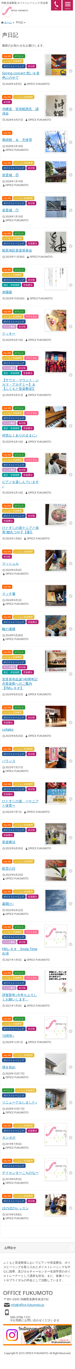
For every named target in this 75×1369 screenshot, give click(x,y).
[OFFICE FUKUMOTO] (25, 7)
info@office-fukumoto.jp (27, 1305)
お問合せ (10, 1248)
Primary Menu (67, 5)
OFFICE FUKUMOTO (38, 84)
